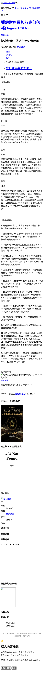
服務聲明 (26, 636)
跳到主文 (5, 35)
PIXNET (11, 633)
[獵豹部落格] (8, 606)
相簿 (8, 52)
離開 (14, 668)
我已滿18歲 (6, 668)
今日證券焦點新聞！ (19, 68)
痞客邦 (18, 394)
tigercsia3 (4, 380)
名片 (8, 58)
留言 (23, 394)
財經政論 (21, 47)
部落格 (9, 55)
